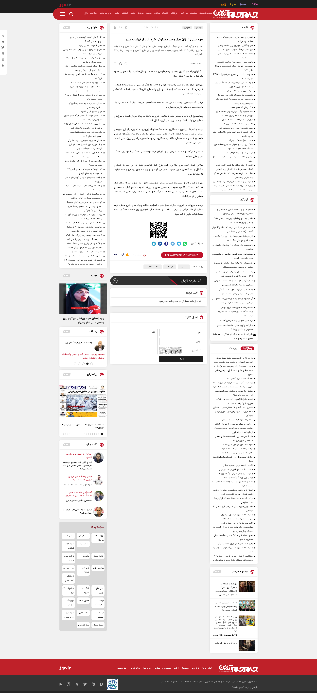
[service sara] (243, 5)
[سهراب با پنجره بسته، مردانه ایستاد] (98, 480)
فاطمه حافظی (152, 267)
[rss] (3, 66)
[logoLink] (235, 14)
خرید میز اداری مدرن (69, 615)
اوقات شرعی (135, 668)
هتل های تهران (100, 590)
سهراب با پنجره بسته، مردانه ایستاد (78, 484)
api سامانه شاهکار (99, 538)
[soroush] (154, 244)
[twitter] (3, 48)
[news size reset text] (121, 64)
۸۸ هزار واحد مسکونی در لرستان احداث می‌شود (180, 301)
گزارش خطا (119, 255)
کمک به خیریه (85, 590)
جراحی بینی (84, 544)
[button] (91, 364)
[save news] (126, 27)
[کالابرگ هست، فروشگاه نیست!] (246, 626)
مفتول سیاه (84, 600)
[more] (217, 571)
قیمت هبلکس (100, 615)
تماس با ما (207, 668)
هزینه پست (98, 556)
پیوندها (185, 668)
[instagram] (3, 36)
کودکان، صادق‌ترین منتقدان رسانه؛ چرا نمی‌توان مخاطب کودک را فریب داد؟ (226, 606)
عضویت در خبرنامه (163, 668)
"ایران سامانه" (238, 687)
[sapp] (3, 60)
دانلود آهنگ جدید (69, 558)
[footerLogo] (238, 668)
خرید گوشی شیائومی (69, 546)
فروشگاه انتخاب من (69, 578)
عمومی (187, 27)
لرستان (198, 27)
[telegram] (3, 42)
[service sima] (233, 5)
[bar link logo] (65, 5)
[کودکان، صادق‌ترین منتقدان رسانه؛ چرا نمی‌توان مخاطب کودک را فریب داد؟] (246, 606)
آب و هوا (147, 668)
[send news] (120, 27)
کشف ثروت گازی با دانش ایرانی (79, 500)
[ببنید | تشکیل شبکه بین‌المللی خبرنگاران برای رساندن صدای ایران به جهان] (83, 298)
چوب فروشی (83, 536)
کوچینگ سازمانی (70, 603)
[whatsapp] (185, 244)
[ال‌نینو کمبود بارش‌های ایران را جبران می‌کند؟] (98, 512)
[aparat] (3, 54)
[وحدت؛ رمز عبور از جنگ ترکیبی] (99, 346)
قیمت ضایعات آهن (98, 603)
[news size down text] (126, 64)
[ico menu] (63, 14)
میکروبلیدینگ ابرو (68, 590)
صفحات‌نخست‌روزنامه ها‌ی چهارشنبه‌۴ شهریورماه (83, 426)
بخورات (86, 556)
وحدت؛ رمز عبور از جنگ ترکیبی (78, 342)
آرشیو (176, 668)
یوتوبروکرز (70, 536)
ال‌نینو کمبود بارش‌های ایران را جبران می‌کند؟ (77, 511)
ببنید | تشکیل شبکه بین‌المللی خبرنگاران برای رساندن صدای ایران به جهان (83, 321)
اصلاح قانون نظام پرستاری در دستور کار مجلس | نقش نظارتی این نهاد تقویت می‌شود (77, 466)
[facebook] (166, 244)
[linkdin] (160, 244)
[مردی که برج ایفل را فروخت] (246, 645)
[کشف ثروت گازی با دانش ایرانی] (98, 496)
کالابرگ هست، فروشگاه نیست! (225, 635)
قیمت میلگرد (98, 625)
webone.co (68, 568)
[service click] (223, 5)
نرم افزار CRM (85, 570)
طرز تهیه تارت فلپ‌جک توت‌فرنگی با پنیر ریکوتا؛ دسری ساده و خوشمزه (232, 336)
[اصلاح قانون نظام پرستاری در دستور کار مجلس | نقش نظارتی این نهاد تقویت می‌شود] (98, 461)
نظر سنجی (121, 668)
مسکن (184, 267)
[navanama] (254, 5)
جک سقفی (84, 613)
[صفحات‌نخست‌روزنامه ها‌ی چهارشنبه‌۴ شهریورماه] (83, 401)
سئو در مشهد (98, 568)
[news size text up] (115, 64)
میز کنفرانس (83, 625)
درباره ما (195, 668)
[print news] (115, 28)
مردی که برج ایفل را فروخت (226, 643)
